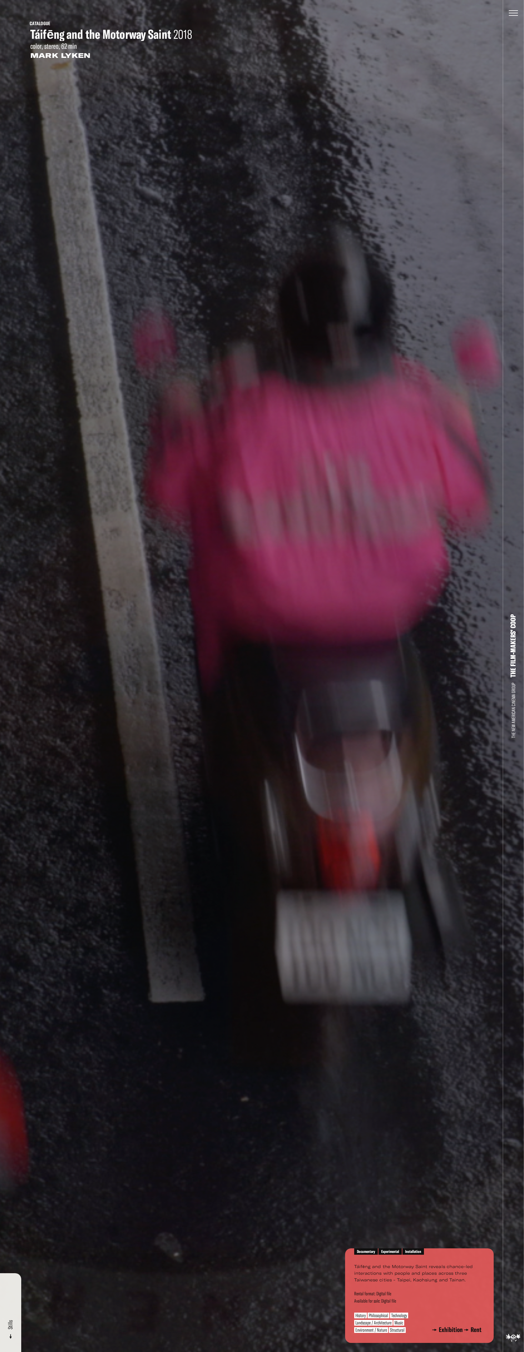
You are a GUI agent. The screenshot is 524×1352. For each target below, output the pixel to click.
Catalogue (40, 23)
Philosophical (378, 1315)
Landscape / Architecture (373, 1323)
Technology (399, 1315)
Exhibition (452, 1330)
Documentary (366, 1251)
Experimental (390, 1251)
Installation (413, 1251)
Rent (476, 1330)
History (360, 1315)
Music (399, 1323)
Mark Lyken (60, 55)
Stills (10, 1325)
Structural (397, 1330)
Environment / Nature (371, 1330)
